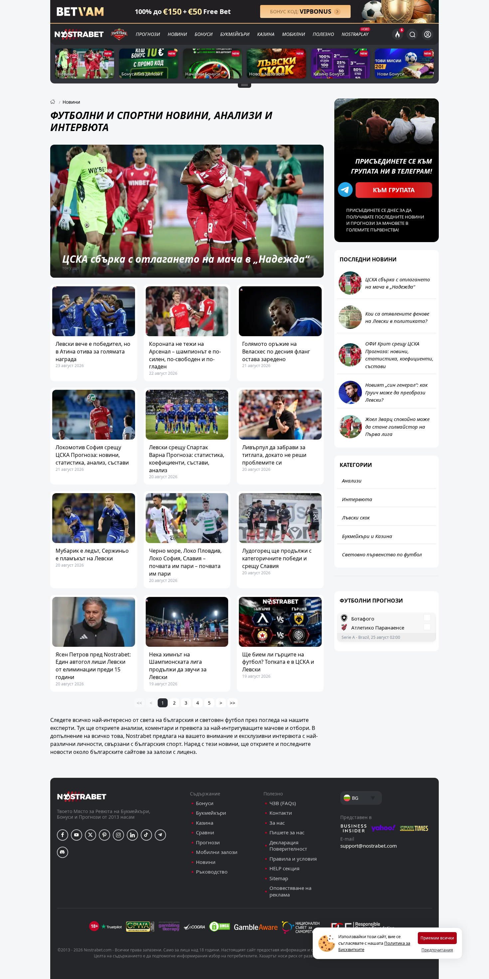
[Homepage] (52, 102)
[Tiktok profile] (146, 835)
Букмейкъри (234, 34)
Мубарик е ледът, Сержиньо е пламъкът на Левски (92, 554)
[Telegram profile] (160, 835)
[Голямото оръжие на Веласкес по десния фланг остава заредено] (280, 311)
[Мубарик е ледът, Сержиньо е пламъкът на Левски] (93, 518)
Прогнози (148, 34)
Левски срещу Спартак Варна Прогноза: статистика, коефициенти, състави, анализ (186, 459)
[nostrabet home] (82, 796)
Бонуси (204, 34)
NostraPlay (355, 34)
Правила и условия (293, 859)
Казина (265, 34)
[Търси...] (412, 34)
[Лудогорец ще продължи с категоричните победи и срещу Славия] (280, 518)
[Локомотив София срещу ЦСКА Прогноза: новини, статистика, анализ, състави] (93, 415)
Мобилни (293, 34)
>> (232, 703)
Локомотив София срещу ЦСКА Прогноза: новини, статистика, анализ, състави (92, 455)
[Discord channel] (62, 852)
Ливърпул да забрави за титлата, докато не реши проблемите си (274, 455)
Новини (177, 34)
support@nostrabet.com (368, 845)
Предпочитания (437, 950)
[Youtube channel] (76, 835)
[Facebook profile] (62, 835)
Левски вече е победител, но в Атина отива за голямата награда (93, 351)
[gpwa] (140, 926)
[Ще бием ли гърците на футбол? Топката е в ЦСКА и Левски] (280, 622)
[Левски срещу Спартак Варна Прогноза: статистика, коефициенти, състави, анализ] (187, 415)
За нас (277, 823)
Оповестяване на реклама (290, 891)
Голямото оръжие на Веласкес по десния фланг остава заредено (276, 351)
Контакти (280, 813)
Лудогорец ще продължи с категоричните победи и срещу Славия (277, 558)
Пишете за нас (286, 832)
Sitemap (278, 878)
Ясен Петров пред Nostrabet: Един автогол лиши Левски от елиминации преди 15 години (93, 666)
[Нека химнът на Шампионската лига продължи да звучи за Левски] (187, 622)
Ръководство (212, 872)
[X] (90, 835)
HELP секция (284, 868)
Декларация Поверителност (288, 845)
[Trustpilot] (111, 926)
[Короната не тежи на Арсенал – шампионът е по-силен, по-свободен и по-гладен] (187, 311)
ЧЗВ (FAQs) (282, 803)
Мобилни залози (217, 852)
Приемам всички (437, 938)
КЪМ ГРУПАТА (393, 190)
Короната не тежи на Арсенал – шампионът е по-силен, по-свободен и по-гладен (185, 355)
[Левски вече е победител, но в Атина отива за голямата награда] (93, 311)
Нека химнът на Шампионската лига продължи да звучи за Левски (178, 666)
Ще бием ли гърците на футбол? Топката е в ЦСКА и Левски (278, 662)
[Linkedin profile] (132, 835)
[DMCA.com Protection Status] (219, 926)
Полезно (323, 34)
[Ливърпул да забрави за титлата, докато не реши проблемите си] (280, 415)
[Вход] (427, 34)
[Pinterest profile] (104, 835)
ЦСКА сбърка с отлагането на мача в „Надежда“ (185, 259)
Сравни (205, 832)
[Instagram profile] (118, 835)
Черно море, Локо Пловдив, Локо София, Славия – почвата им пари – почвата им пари (185, 562)
